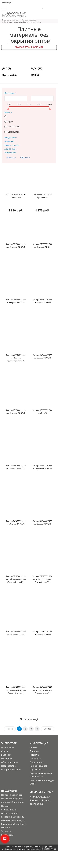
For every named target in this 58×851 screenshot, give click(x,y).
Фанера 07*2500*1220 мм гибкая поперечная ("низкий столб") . (42, 579)
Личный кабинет (38, 765)
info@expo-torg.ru (14, 15)
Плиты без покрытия (12, 798)
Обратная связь (9, 762)
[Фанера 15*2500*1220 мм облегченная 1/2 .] (15, 451)
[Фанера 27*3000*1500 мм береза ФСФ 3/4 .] (42, 230)
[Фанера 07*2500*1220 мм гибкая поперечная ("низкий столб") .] (42, 562)
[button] (51, 9)
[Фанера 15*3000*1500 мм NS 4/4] (42, 396)
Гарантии (34, 754)
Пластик (5, 806)
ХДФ (35, 75)
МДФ (36, 68)
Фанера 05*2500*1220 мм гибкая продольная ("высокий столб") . (16, 690)
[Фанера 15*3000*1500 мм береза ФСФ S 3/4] (15, 396)
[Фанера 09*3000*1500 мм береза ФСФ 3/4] (42, 507)
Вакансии (6, 754)
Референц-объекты (11, 769)
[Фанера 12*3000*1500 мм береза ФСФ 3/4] (15, 507)
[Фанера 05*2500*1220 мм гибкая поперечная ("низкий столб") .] (42, 673)
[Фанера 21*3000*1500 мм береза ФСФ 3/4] (42, 285)
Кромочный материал (12, 802)
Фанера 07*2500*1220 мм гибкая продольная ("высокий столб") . (16, 579)
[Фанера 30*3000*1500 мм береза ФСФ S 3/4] (15, 230)
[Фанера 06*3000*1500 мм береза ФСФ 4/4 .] (15, 617)
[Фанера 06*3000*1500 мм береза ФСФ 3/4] (42, 617)
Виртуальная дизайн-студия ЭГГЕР (41, 775)
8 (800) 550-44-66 (40, 797)
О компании (7, 747)
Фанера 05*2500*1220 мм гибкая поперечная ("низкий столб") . (42, 690)
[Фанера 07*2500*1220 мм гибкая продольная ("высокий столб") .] (15, 562)
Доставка (34, 751)
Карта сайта (36, 769)
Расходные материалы (12, 816)
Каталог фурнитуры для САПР (42, 782)
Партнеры (6, 758)
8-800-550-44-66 (16, 13)
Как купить (35, 758)
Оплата (33, 747)
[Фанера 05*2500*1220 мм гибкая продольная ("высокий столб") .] (15, 673)
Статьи (4, 751)
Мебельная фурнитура (13, 820)
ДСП (6, 68)
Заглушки (6, 831)
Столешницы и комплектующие (9, 811)
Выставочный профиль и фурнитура (14, 826)
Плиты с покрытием (11, 794)
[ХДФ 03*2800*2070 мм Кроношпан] (42, 180)
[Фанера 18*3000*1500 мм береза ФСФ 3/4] (42, 341)
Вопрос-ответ (36, 762)
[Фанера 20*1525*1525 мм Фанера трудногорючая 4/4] (15, 341)
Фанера (9, 75)
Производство (8, 765)
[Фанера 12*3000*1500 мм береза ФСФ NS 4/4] (42, 451)
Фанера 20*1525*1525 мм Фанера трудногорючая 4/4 (16, 358)
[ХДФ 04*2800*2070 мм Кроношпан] (15, 180)
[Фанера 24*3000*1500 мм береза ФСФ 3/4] (15, 285)
